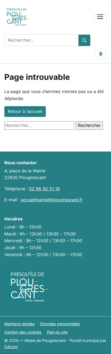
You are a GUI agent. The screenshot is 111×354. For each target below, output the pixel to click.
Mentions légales (19, 323)
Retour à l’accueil (25, 111)
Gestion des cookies (22, 332)
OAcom (11, 346)
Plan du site (57, 332)
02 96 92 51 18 (44, 188)
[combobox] (41, 40)
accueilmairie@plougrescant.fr (52, 199)
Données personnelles (60, 323)
